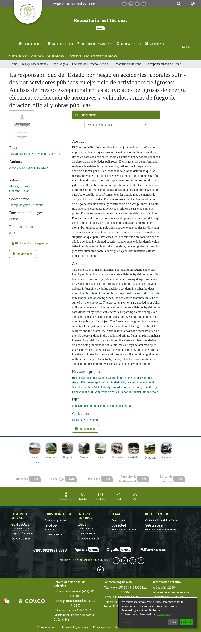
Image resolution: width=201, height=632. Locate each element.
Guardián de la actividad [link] (123, 377)
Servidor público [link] (82, 387)
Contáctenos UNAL (20, 528)
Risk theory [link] (150, 387)
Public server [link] (150, 391)
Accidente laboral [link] (143, 382)
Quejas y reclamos (20, 538)
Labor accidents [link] (130, 391)
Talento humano (86, 533)
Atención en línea (20, 523)
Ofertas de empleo (54, 534)
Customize (127, 622)
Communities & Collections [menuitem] (26, 55)
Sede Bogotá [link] (60, 64)
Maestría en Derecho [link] (128, 64)
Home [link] (13, 64)
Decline (173, 622)
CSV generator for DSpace (101, 55)
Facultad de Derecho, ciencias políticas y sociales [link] (91, 64)
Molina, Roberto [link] (19, 186)
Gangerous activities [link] (106, 391)
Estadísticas (51, 529)
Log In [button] (186, 46)
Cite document (24, 254)
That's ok (186, 622)
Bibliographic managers (29, 243)
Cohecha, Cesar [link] (19, 191)
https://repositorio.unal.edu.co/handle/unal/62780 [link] (102, 405)
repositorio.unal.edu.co (74, 3)
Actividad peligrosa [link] (119, 382)
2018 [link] (12, 232)
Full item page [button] (87, 428)
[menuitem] (57, 56)
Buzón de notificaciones (124, 529)
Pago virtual (51, 524)
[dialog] (158, 613)
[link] (34, 153)
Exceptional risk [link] (82, 391)
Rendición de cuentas (89, 538)
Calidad (82, 523)
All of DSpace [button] (56, 55)
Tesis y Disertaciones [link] (34, 64)
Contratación (118, 520)
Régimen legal (119, 524)
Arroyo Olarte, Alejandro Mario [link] (29, 167)
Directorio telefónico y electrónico (50, 549)
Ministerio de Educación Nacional (162, 529)
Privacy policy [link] (101, 627)
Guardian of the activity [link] (126, 387)
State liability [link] (102, 387)
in (116, 560)
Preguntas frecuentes (22, 533)
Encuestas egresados (55, 520)
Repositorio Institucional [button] (100, 20)
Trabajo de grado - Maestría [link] (26, 205)
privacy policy (164, 614)
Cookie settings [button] (47, 627)
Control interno (85, 528)
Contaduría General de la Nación (161, 520)
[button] (178, 3)
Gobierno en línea (154, 524)
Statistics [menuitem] (75, 55)
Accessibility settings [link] (75, 627)
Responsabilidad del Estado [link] (89, 377)
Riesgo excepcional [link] (93, 382)
